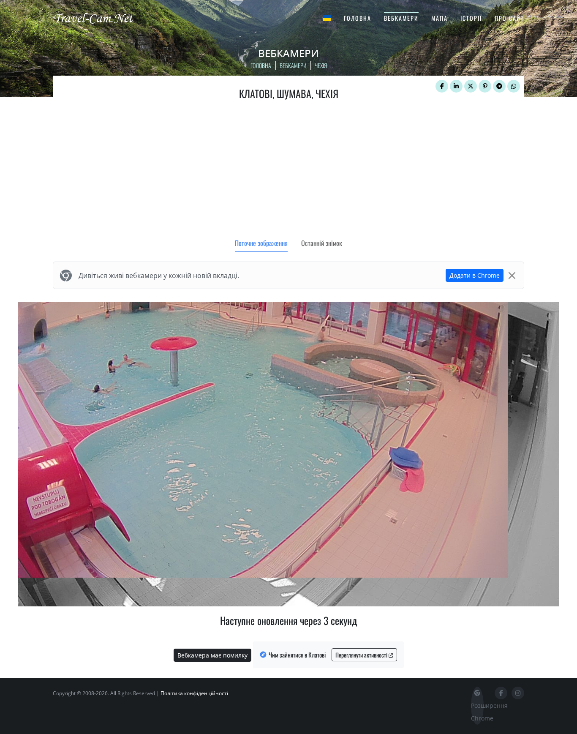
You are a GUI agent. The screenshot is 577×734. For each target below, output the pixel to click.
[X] (470, 86)
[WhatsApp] (513, 86)
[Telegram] (499, 86)
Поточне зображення (261, 243)
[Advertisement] (288, 171)
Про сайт (509, 18)
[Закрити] (512, 275)
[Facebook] (441, 86)
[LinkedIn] (456, 86)
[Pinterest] (485, 86)
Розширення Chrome (477, 711)
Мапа (439, 18)
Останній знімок (321, 243)
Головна (357, 18)
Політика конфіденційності (194, 693)
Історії (471, 18)
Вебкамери (401, 18)
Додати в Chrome (474, 275)
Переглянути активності (362, 654)
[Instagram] (518, 693)
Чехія (321, 65)
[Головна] (100, 17)
